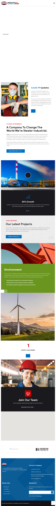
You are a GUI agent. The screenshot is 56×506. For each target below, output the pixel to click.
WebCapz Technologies (35, 503)
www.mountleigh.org (35, 478)
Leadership (5, 489)
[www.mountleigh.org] (29, 478)
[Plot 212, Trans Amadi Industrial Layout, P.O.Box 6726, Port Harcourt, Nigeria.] (29, 474)
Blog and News (6, 493)
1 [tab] (26, 210)
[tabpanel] (28, 200)
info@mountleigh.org (36, 471)
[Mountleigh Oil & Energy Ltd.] (10, 3)
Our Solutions (6, 491)
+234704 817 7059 (35, 469)
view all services (43, 78)
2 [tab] (28, 210)
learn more (6, 34)
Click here (39, 496)
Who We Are (6, 487)
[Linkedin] (3, 475)
